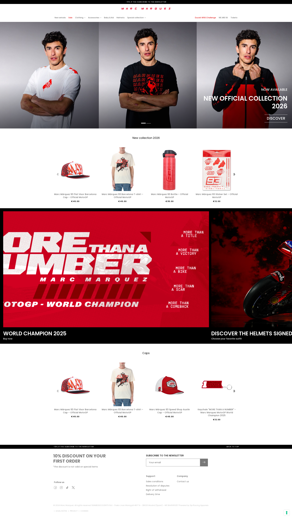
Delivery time (153, 494)
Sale (70, 17)
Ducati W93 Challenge (205, 17)
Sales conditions (154, 481)
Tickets (234, 17)
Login (213, 6)
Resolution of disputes (157, 485)
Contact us (183, 481)
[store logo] (146, 9)
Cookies (84, 511)
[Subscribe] (204, 462)
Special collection (135, 17)
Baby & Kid (109, 17)
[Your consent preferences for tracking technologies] (287, 513)
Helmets (120, 17)
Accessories (93, 17)
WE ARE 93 (223, 17)
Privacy (74, 511)
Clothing (79, 17)
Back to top (233, 447)
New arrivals (60, 17)
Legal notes (61, 511)
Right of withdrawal (156, 490)
